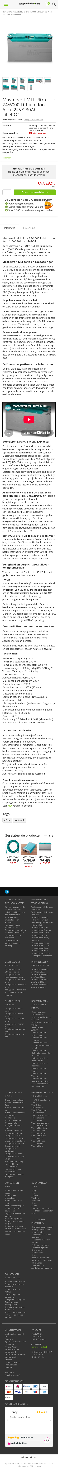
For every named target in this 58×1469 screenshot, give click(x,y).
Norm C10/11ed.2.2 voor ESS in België (41, 1261)
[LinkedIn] (7, 891)
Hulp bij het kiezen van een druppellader (15, 913)
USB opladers (37, 1027)
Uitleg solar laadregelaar (15, 1299)
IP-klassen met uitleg (14, 1161)
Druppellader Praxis (13, 1153)
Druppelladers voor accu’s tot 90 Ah (39, 975)
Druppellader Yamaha (40, 932)
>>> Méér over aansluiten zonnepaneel (41, 1266)
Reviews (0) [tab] (29, 227)
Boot (33, 1193)
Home (5, 12)
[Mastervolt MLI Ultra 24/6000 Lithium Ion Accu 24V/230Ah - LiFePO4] (30, 48)
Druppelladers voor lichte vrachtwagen (39, 918)
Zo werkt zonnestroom (15, 1281)
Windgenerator (11, 1123)
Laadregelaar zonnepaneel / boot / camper (40, 1239)
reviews (37, 1466)
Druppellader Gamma (14, 1143)
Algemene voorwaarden (15, 1341)
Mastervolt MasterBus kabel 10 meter (12, 861)
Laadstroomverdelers (40, 1081)
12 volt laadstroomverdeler (40, 1256)
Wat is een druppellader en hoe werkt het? (15, 908)
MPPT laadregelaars (39, 1245)
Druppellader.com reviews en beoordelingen (13, 937)
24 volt (34, 1205)
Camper (34, 1190)
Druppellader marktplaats (10, 1116)
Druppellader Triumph (41, 945)
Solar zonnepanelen (13, 1218)
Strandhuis (36, 1200)
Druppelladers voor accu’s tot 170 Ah (39, 985)
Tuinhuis (35, 1198)
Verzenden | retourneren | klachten (15, 1353)
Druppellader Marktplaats (10, 1149)
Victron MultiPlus (38, 1135)
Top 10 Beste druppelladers (37, 1106)
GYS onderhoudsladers (41, 1053)
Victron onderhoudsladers (39, 1077)
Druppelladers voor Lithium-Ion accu (13, 970)
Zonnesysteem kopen (14, 1205)
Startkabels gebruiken (14, 932)
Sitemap (8, 1359)
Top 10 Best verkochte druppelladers (41, 1116)
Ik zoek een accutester (14, 1112)
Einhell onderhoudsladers (39, 1049)
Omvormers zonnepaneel (37, 1251)
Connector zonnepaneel (42, 1227)
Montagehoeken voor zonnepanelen (40, 1230)
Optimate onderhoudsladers (39, 1067)
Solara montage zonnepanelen (11, 1303)
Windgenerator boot (13, 1130)
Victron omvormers (39, 1123)
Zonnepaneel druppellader (10, 1196)
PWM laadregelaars (39, 1247)
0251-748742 (10, 1372)
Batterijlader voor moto (41, 955)
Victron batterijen (39, 1125)
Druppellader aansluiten (15, 930)
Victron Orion (37, 1138)
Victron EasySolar (38, 1133)
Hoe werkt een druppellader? (11, 1165)
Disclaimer (9, 1344)
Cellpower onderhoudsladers (39, 1041)
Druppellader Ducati (40, 948)
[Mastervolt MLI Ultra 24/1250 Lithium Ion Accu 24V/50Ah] (45, 847)
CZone (7, 820)
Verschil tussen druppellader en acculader (12, 920)
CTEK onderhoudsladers (41, 1045)
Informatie (13, 870)
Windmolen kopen (13, 1120)
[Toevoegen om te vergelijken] (54, 99)
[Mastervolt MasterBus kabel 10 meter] (13, 847)
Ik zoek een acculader (14, 1100)
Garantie (8, 1367)
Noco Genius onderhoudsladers (39, 1061)
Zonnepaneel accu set (41, 1234)
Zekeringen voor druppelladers (38, 1013)
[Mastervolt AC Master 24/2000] (29, 847)
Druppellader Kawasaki (41, 930)
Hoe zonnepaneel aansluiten (12, 1295)
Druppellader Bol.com (14, 1138)
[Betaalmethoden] (9, 1386)
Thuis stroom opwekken (15, 1228)
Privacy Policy (11, 1347)
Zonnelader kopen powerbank (13, 1209)
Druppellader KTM (39, 935)
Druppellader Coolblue (15, 1141)
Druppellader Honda (40, 950)
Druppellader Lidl (12, 1146)
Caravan (34, 1195)
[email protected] (39, 1347)
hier (10, 805)
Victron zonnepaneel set (15, 1312)
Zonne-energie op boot (41, 1208)
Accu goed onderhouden (15, 990)
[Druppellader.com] (29, 4)
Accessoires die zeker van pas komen (40, 1084)
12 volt (34, 1203)
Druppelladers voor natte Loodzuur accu (14, 975)
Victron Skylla (37, 1146)
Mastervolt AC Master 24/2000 (29, 859)
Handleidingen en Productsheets (12, 1363)
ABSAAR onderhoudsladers (39, 1031)
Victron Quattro (38, 1143)
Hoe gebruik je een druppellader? (13, 1170)
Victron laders (37, 1120)
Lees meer (6, 158)
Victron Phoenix (38, 1141)
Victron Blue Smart (39, 1128)
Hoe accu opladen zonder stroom (12, 926)
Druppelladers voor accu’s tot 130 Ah (39, 980)
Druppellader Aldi (12, 1135)
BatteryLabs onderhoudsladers (39, 1036)
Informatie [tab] (9, 227)
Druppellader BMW (39, 927)
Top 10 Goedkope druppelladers (39, 1111)
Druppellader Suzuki (40, 943)
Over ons (9, 1339)
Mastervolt (19, 820)
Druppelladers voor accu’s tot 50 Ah (39, 970)
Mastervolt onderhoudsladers (39, 1056)
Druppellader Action (13, 1133)
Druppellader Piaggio (40, 953)
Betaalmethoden (12, 1349)
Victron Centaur (38, 1130)
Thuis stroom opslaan (14, 1226)
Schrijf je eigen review (33, 119)
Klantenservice (11, 1357)
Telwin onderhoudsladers (39, 1072)
